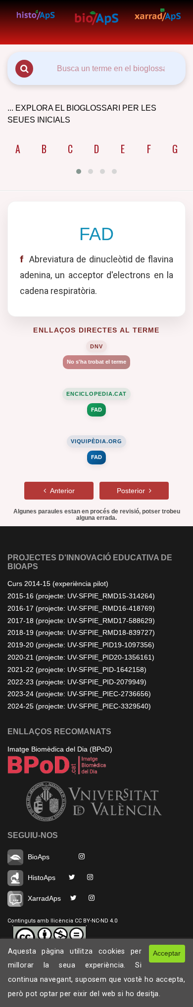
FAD (96, 410)
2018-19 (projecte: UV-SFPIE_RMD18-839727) (81, 632)
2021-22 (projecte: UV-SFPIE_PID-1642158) (76, 669)
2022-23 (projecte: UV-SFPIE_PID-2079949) (76, 682)
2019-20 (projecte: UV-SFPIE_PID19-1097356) (80, 645)
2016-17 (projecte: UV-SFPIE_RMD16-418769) (81, 608)
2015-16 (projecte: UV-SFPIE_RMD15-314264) (81, 596)
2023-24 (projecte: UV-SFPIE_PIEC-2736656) (79, 694)
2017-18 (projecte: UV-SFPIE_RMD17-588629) (81, 621)
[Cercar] (24, 69)
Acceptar (167, 953)
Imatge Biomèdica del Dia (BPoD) (59, 749)
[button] (79, 171)
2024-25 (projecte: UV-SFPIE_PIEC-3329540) (79, 706)
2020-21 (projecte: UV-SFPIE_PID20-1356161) (80, 657)
